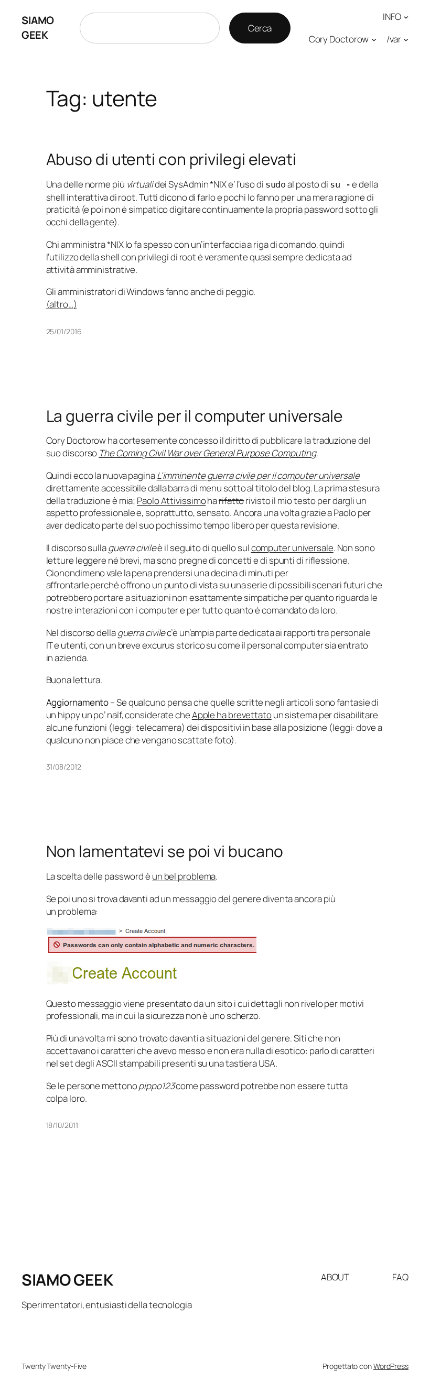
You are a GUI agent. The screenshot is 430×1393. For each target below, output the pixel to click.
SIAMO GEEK (38, 27)
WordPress (390, 1366)
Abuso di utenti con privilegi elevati (171, 159)
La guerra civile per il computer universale (194, 416)
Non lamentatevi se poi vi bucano (165, 851)
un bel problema (184, 876)
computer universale (292, 548)
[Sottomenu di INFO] (405, 16)
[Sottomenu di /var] (405, 39)
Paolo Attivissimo (171, 501)
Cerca (260, 28)
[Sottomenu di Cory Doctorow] (374, 39)
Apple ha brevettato (232, 715)
